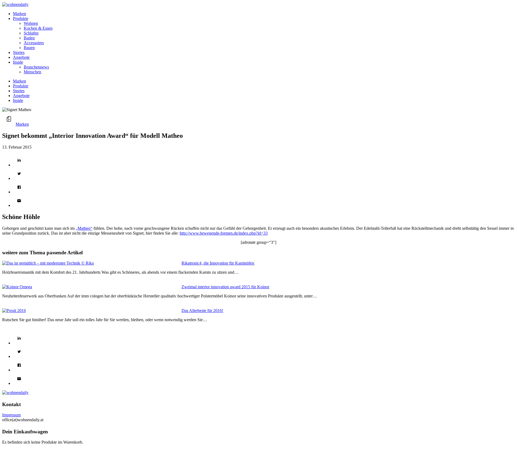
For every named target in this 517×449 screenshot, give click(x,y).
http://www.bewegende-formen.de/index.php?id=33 (224, 233)
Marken (22, 124)
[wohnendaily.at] (15, 4)
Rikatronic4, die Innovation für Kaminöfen (217, 263)
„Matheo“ (84, 228)
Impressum (11, 415)
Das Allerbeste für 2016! (202, 310)
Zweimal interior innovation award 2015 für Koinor (225, 287)
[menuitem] (264, 13)
